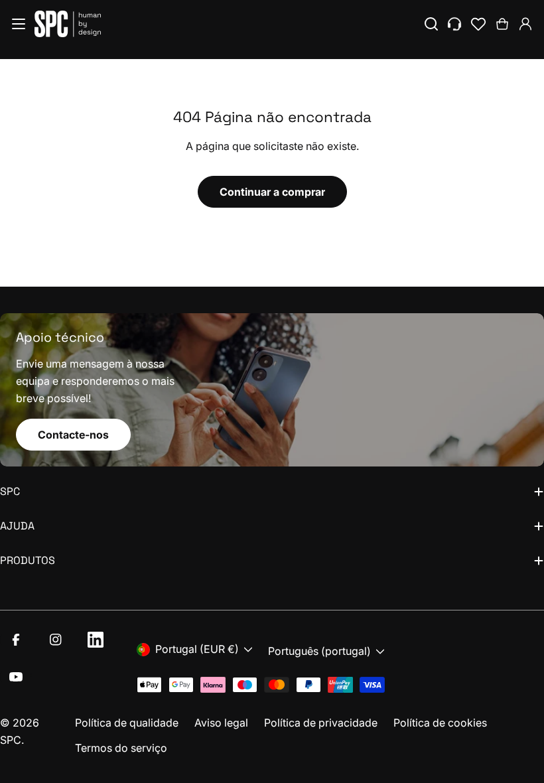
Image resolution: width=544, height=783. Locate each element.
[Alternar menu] (19, 24)
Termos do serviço (121, 747)
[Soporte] (454, 24)
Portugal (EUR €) (197, 649)
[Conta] (525, 24)
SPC (10, 740)
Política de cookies (440, 722)
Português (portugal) (319, 651)
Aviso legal (221, 722)
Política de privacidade (320, 722)
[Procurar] (431, 24)
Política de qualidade (126, 722)
